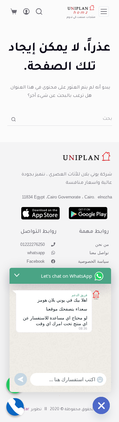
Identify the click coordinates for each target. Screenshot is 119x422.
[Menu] (104, 11)
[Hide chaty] (101, 405)
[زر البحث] (13, 119)
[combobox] (66, 119)
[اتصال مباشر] (15, 407)
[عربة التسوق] (13, 11)
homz (81, 13)
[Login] (26, 11)
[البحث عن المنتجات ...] (39, 11)
